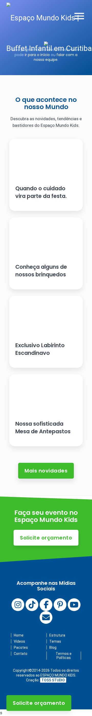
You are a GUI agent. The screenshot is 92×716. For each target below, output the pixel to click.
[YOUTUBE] (74, 604)
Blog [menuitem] (52, 647)
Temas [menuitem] (55, 641)
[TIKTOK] (32, 604)
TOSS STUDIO (53, 680)
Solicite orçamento (39, 703)
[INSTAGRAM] (18, 604)
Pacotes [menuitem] (21, 647)
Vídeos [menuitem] (19, 641)
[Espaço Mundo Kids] (49, 33)
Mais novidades (46, 470)
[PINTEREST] (60, 604)
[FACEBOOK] (46, 604)
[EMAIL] (46, 617)
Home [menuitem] (19, 635)
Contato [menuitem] (20, 654)
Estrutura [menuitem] (57, 635)
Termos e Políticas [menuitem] (64, 656)
